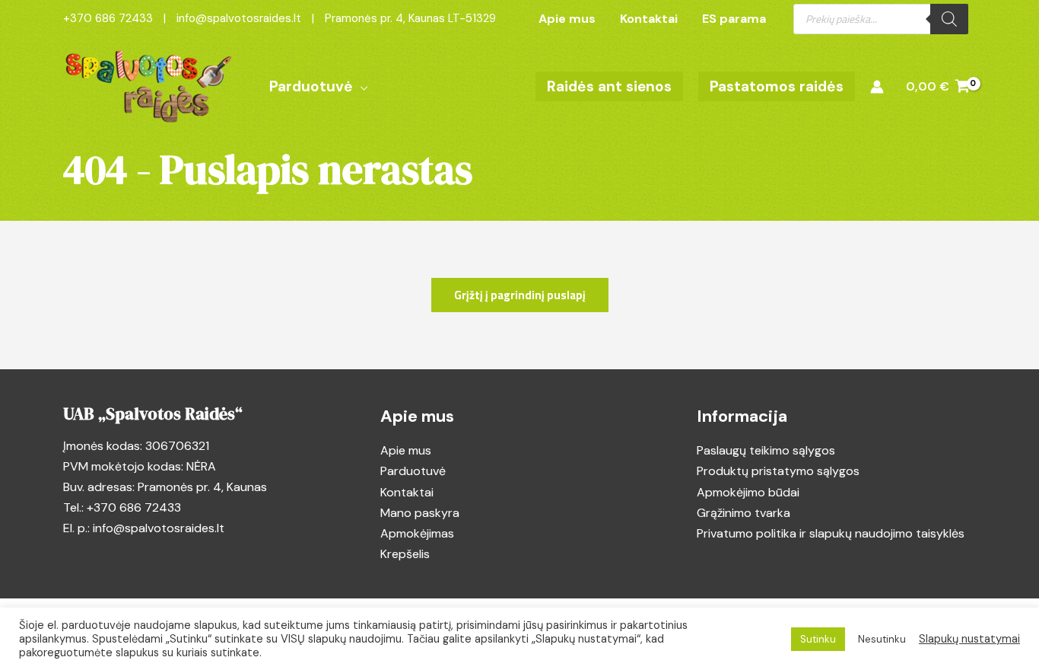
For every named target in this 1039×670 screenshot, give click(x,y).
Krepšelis (405, 554)
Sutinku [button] (818, 639)
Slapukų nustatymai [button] (969, 639)
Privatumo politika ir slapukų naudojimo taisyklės (830, 533)
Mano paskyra (419, 513)
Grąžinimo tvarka (743, 513)
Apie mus (405, 450)
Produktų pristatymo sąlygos (778, 471)
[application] (360, 86)
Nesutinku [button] (882, 639)
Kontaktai (407, 492)
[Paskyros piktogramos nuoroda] (877, 87)
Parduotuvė (413, 471)
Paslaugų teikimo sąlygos (766, 450)
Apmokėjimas (417, 533)
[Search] (949, 19)
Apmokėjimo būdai (748, 492)
